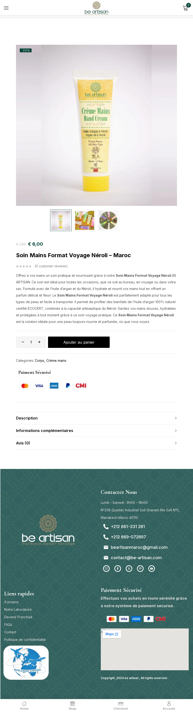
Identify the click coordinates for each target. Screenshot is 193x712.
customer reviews (51, 266)
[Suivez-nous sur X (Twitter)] (129, 568)
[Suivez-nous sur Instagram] (106, 568)
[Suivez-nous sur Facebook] (117, 568)
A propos (11, 602)
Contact (10, 632)
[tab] (96, 418)
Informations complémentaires (44, 430)
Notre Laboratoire (18, 609)
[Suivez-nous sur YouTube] (151, 568)
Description (27, 418)
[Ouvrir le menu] (6, 7)
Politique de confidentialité (25, 640)
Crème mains (56, 360)
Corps (39, 360)
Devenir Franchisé (18, 617)
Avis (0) (23, 443)
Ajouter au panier (79, 342)
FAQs (8, 624)
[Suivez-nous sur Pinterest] (140, 568)
